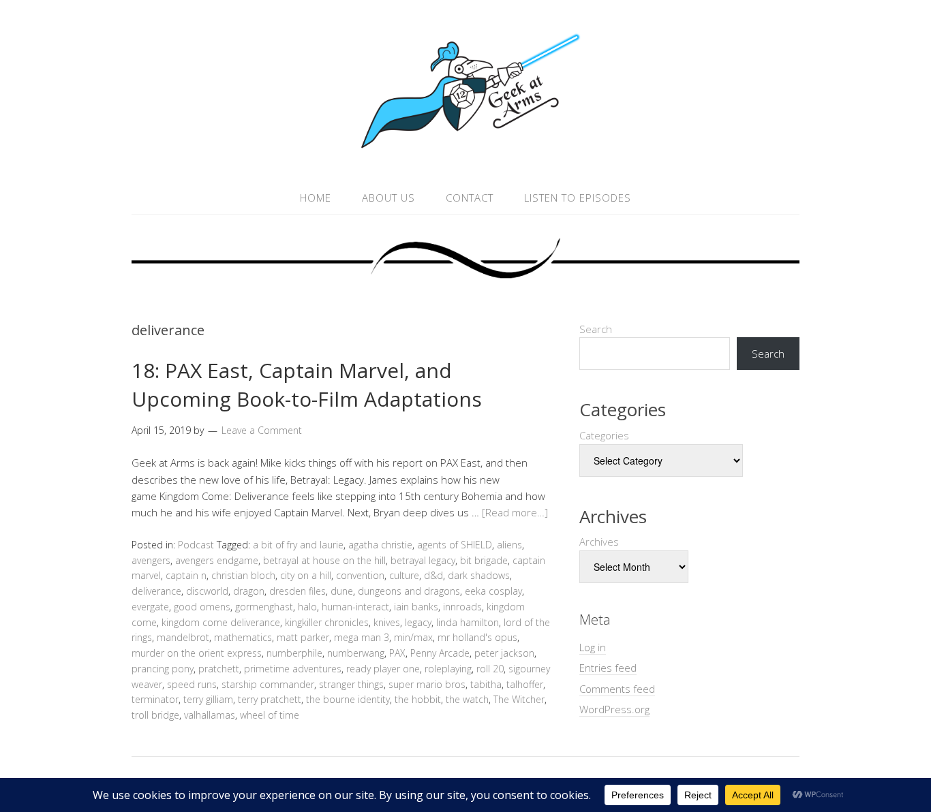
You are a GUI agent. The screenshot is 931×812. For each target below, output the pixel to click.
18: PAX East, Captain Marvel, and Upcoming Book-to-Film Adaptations (307, 384)
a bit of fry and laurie (298, 544)
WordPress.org (614, 709)
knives (386, 622)
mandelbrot (183, 637)
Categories (604, 435)
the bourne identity (348, 699)
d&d (433, 575)
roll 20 (490, 668)
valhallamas (209, 714)
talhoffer (524, 684)
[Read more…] (515, 512)
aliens (509, 544)
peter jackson (504, 652)
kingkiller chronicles (327, 622)
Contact (469, 197)
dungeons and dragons (409, 590)
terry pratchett (269, 699)
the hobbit (418, 699)
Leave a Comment (262, 430)
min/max (413, 637)
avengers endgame (216, 560)
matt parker (303, 637)
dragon (248, 590)
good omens (202, 606)
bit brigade (484, 560)
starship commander (268, 684)
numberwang (355, 652)
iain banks (416, 606)
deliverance (156, 590)
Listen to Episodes (577, 197)
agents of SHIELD (454, 544)
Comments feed (617, 689)
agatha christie (380, 544)
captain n (186, 575)
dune (342, 590)
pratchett (218, 668)
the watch (467, 699)
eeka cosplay (493, 590)
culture (404, 575)
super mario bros (427, 684)
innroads (462, 606)
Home (315, 197)
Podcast (196, 544)
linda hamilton (467, 622)
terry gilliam (208, 699)
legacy (418, 622)
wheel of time (269, 714)
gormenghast (264, 606)
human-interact (355, 606)
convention (360, 575)
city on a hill (305, 575)
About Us (388, 197)
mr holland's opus (477, 637)
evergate (150, 606)
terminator (155, 699)
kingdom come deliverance (221, 622)
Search (595, 329)
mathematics (243, 637)
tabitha (486, 684)
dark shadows (479, 575)
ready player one (383, 668)
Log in (592, 647)
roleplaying (448, 668)
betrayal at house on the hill (324, 560)
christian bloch (243, 575)
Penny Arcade (440, 652)
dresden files (297, 590)
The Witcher (519, 699)
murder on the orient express (197, 652)
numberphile (294, 652)
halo (307, 606)
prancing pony (163, 668)
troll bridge (155, 714)
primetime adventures (292, 668)
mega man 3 (361, 637)
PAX (397, 652)
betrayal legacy (423, 560)
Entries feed (608, 667)
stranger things (351, 684)
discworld (207, 590)
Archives (599, 541)
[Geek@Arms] (465, 149)
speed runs (192, 684)
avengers (151, 560)
